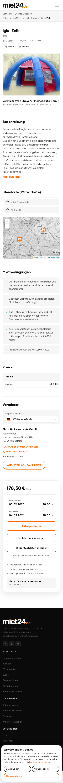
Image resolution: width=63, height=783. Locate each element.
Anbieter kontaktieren (24, 465)
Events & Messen (23, 13)
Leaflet (39, 257)
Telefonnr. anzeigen (17, 451)
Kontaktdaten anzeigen (33, 547)
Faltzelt (35, 18)
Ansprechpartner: (13, 413)
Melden (25, 46)
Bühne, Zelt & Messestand (16, 18)
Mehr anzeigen (11, 176)
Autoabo (7, 663)
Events (6, 674)
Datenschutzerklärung (40, 762)
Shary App (8, 740)
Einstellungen (12, 769)
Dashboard (8, 716)
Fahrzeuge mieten (12, 658)
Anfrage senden (32, 525)
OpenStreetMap (52, 257)
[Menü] (57, 5)
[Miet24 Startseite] (15, 5)
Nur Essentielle (41, 769)
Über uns (7, 735)
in (12, 643)
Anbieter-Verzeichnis (13, 691)
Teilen (11, 46)
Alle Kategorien (10, 686)
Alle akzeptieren (14, 776)
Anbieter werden (11, 705)
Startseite (7, 13)
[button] (31, 74)
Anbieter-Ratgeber (12, 721)
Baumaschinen (10, 680)
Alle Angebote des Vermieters (20, 446)
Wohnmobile (9, 669)
